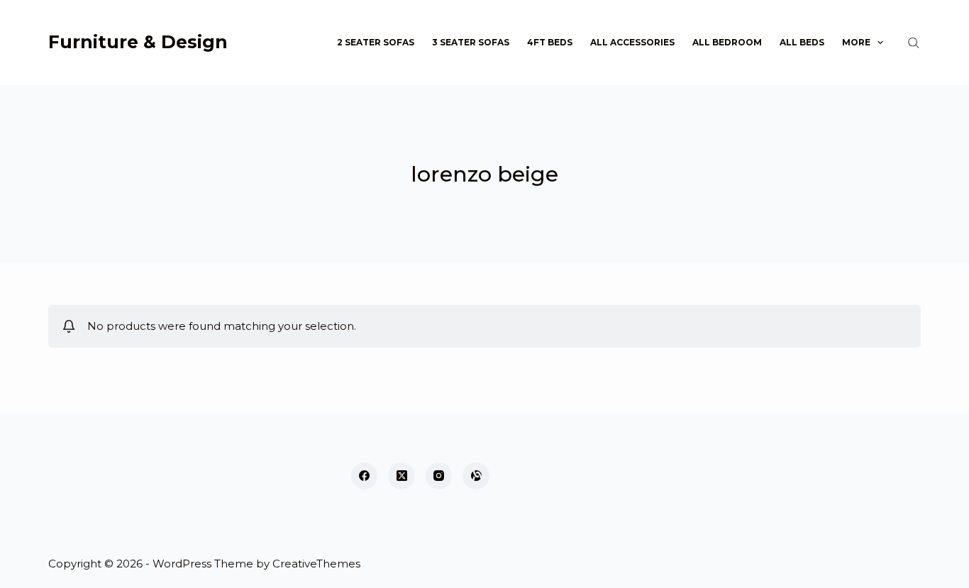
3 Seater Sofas (470, 42)
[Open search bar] (914, 42)
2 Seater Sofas (375, 42)
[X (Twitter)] (401, 475)
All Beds (802, 42)
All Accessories (632, 42)
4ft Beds (549, 42)
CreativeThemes (316, 563)
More (856, 42)
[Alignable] (476, 475)
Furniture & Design (138, 41)
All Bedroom (727, 42)
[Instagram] (439, 475)
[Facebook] (364, 475)
